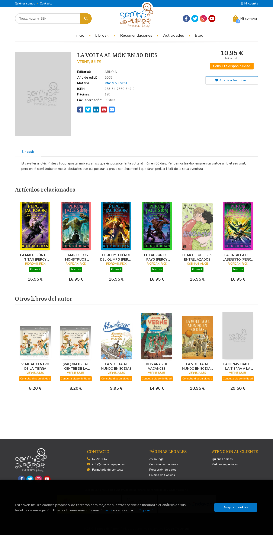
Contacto (46, 4)
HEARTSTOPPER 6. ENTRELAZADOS (197, 257)
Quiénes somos (25, 4)
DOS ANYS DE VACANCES (157, 366)
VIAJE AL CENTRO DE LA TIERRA (35, 366)
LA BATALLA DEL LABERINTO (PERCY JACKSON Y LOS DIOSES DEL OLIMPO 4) (237, 257)
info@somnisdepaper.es (108, 464)
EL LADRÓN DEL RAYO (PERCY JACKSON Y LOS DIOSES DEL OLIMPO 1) (157, 257)
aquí (108, 510)
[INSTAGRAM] (203, 18)
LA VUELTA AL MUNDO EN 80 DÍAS (116, 366)
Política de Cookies (162, 475)
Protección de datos (162, 470)
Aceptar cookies (236, 507)
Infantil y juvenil (116, 83)
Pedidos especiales (225, 464)
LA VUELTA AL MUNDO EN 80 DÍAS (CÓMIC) (197, 366)
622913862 (99, 459)
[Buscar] (86, 18)
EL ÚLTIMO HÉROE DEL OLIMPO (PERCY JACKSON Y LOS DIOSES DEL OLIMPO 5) (116, 257)
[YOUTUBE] (211, 18)
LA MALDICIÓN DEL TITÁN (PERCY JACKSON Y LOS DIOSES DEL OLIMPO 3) (35, 257)
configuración (144, 510)
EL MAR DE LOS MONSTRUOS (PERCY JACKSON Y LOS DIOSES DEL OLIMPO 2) (76, 257)
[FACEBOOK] (186, 18)
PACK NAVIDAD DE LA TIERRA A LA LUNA (238, 366)
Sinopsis (28, 152)
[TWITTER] (194, 18)
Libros (101, 35)
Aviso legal (156, 459)
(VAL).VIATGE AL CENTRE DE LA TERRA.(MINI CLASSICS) (76, 366)
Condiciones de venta (164, 464)
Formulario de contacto (107, 470)
